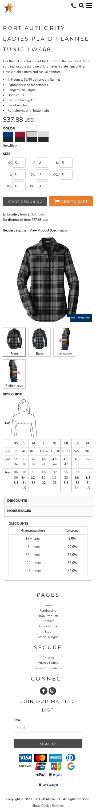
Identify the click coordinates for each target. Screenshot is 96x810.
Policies (48, 658)
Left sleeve (64, 354)
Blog (48, 632)
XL (33, 174)
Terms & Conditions (48, 668)
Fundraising (48, 610)
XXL (56, 174)
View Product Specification (49, 230)
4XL (32, 186)
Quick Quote (48, 626)
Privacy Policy (48, 663)
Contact (48, 621)
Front (14, 354)
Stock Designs (48, 637)
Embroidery (11, 214)
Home (48, 605)
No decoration (13, 220)
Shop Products (48, 616)
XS (10, 163)
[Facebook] (43, 691)
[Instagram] (52, 691)
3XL (9, 186)
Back (39, 354)
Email (18, 720)
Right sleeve (14, 386)
